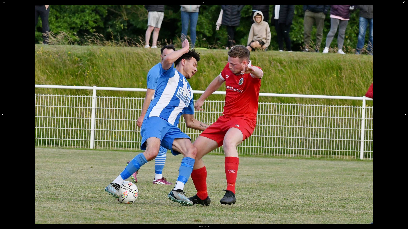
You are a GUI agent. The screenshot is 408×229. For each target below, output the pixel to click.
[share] (404, 2)
